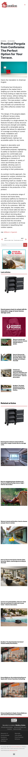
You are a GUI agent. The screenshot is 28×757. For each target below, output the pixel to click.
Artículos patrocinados (7, 727)
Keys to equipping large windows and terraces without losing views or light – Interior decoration (12, 483)
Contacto (9, 729)
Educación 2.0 (4, 733)
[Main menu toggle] (24, 4)
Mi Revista (17, 739)
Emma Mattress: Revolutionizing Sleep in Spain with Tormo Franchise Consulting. (13, 678)
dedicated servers (13, 750)
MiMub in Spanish (10, 232)
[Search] (25, 245)
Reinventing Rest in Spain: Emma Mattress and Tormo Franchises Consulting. (14, 713)
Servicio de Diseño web (20, 727)
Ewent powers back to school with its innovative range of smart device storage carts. (14, 310)
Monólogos (3, 741)
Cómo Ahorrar (18, 735)
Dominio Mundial (5, 735)
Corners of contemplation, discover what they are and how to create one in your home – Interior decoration (20, 373)
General (3, 41)
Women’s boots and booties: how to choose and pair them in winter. (20, 342)
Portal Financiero (19, 737)
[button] (14, 754)
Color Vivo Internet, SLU (17, 746)
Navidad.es (4, 737)
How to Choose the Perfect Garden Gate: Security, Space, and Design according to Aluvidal (19, 357)
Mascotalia (17, 733)
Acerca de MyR (17, 729)
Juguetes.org (4, 739)
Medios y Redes (20, 725)
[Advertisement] (14, 24)
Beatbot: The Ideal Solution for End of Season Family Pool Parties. (19, 388)
